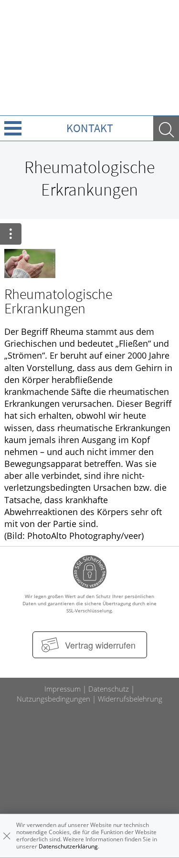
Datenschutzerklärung (68, 846)
